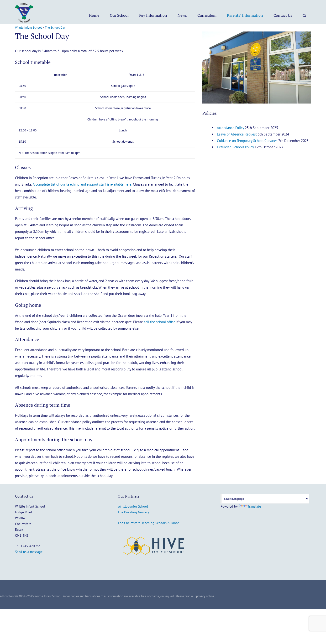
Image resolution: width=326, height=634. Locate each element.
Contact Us (282, 15)
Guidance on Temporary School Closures (247, 140)
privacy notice (205, 596)
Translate (254, 506)
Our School (119, 15)
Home (94, 15)
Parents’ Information (245, 15)
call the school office (159, 322)
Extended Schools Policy (235, 147)
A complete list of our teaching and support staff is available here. (83, 184)
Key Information (153, 15)
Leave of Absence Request (237, 134)
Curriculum (206, 15)
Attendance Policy (230, 127)
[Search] (304, 15)
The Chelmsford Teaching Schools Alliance (148, 523)
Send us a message (28, 552)
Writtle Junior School (133, 506)
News (182, 15)
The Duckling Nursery (133, 512)
